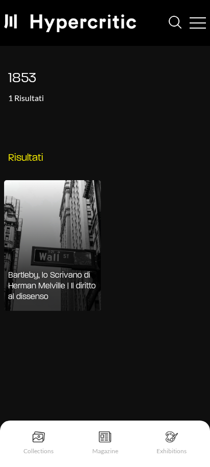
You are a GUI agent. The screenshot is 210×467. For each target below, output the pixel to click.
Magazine (105, 451)
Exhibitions (171, 451)
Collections (38, 451)
